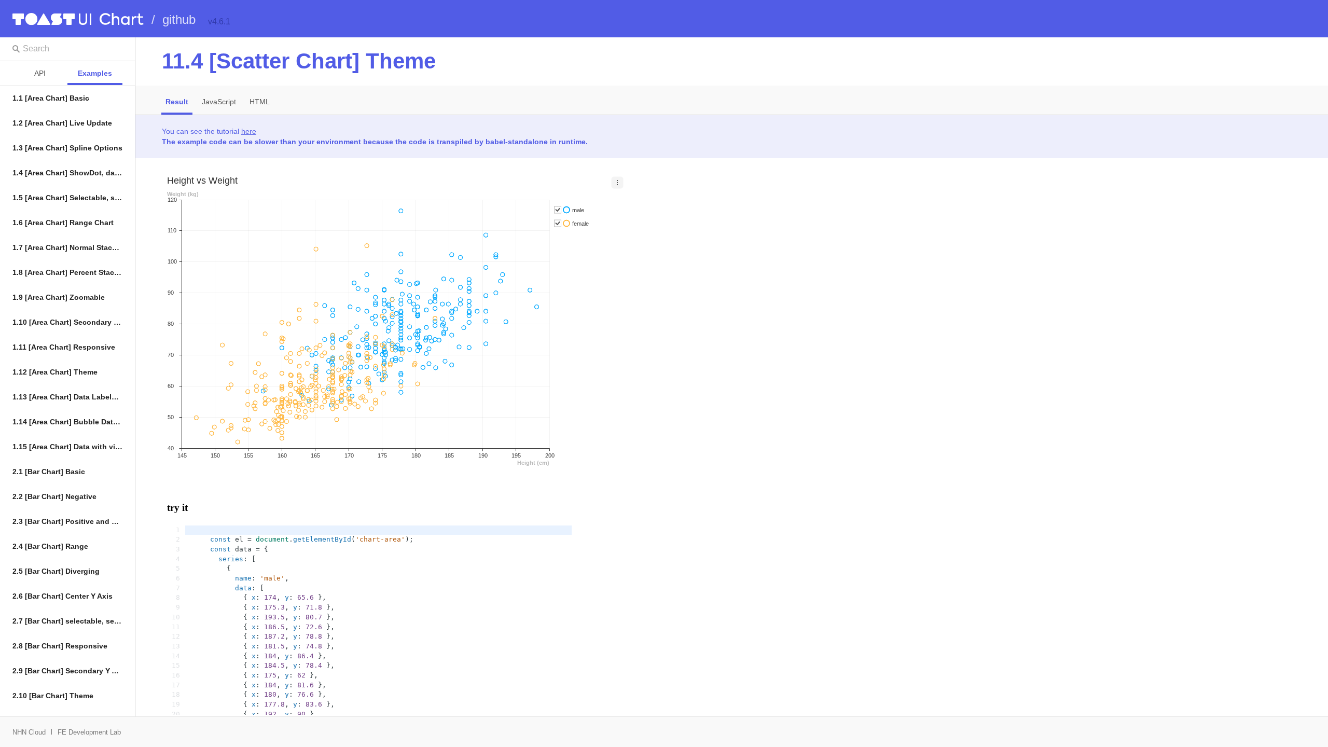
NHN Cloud (29, 732)
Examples (95, 73)
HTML (260, 102)
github (179, 19)
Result (176, 102)
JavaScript (219, 102)
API (40, 73)
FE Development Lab (89, 732)
